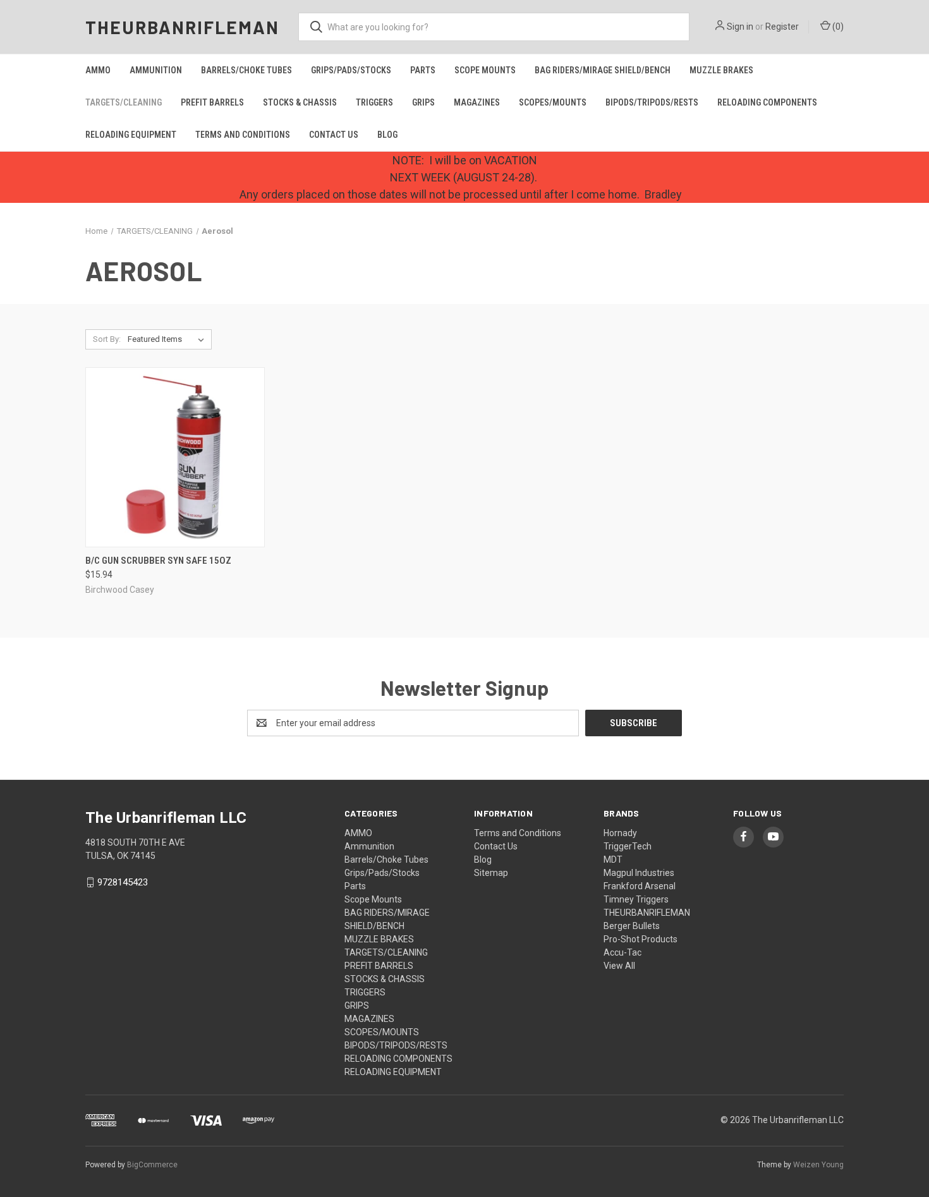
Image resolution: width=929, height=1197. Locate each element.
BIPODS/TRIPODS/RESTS (651, 102)
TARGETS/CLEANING (123, 102)
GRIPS (423, 102)
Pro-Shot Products (640, 939)
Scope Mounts (485, 70)
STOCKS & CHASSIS (300, 102)
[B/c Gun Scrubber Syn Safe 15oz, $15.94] (175, 457)
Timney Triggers (636, 899)
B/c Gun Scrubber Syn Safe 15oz (158, 560)
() (837, 26)
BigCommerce (152, 1164)
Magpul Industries (639, 873)
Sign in (740, 26)
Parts (422, 70)
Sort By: (107, 339)
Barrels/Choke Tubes (246, 70)
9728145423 (122, 882)
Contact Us (333, 135)
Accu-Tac (622, 952)
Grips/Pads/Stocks (351, 70)
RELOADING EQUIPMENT (130, 135)
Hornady (620, 833)
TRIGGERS (374, 102)
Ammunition (156, 70)
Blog (387, 135)
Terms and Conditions (242, 135)
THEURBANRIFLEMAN (647, 913)
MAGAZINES (477, 102)
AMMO (98, 70)
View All (619, 966)
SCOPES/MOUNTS (552, 102)
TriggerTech (628, 846)
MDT (613, 859)
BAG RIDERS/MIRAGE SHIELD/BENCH (603, 70)
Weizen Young (818, 1164)
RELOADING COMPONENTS (767, 102)
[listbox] (168, 339)
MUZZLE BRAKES (721, 70)
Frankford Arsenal (640, 886)
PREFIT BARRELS (212, 102)
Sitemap (491, 873)
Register (782, 26)
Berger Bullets (632, 926)
